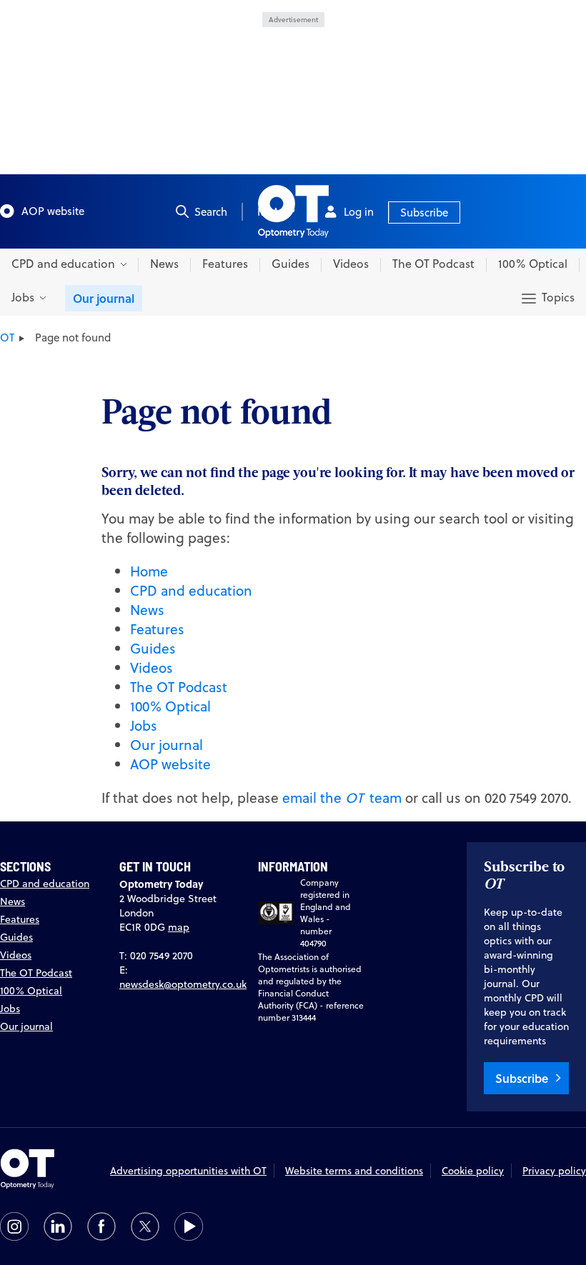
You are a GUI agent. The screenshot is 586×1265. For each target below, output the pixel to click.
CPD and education (191, 590)
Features (225, 263)
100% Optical (532, 263)
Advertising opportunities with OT (188, 1171)
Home (149, 571)
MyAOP (276, 211)
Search (210, 211)
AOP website (52, 211)
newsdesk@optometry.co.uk (183, 984)
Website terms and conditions (354, 1171)
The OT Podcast (433, 263)
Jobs (143, 725)
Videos (351, 263)
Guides (290, 263)
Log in (359, 211)
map (178, 927)
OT (7, 337)
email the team (342, 797)
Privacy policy (554, 1171)
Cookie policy (473, 1171)
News (164, 263)
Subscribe (424, 212)
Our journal (103, 298)
